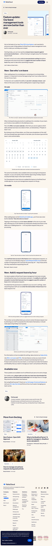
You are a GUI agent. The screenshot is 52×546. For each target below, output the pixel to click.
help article (44, 355)
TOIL (20, 358)
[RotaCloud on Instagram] (39, 488)
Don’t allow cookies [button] (7, 540)
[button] (41, 2)
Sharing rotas (16, 511)
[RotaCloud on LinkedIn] (47, 488)
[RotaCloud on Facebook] (36, 488)
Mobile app (15, 509)
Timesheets (15, 520)
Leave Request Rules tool (33, 260)
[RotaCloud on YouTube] (45, 488)
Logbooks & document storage (15, 529)
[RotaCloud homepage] (8, 2)
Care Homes (34, 502)
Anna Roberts (30, 443)
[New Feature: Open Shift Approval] (14, 426)
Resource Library (44, 494)
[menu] (47, 2)
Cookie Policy (5, 537)
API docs (43, 515)
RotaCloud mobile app (26, 217)
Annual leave (15, 503)
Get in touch (6, 503)
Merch (4, 505)
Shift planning (16, 496)
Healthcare (33, 522)
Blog (42, 499)
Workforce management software (25, 501)
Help (4, 500)
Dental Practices (35, 519)
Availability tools (16, 514)
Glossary (43, 496)
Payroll (14, 525)
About (4, 494)
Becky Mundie (6, 441)
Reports (14, 523)
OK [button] (29, 540)
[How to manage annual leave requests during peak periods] (14, 456)
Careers (5, 496)
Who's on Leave (11, 358)
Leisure (33, 517)
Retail (32, 504)
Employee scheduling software (24, 496)
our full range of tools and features (36, 382)
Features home (16, 494)
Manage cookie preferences (8, 543)
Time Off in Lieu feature (27, 44)
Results (42, 513)
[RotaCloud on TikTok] (42, 488)
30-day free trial (15, 384)
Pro (23, 509)
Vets (32, 514)
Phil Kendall (10, 31)
